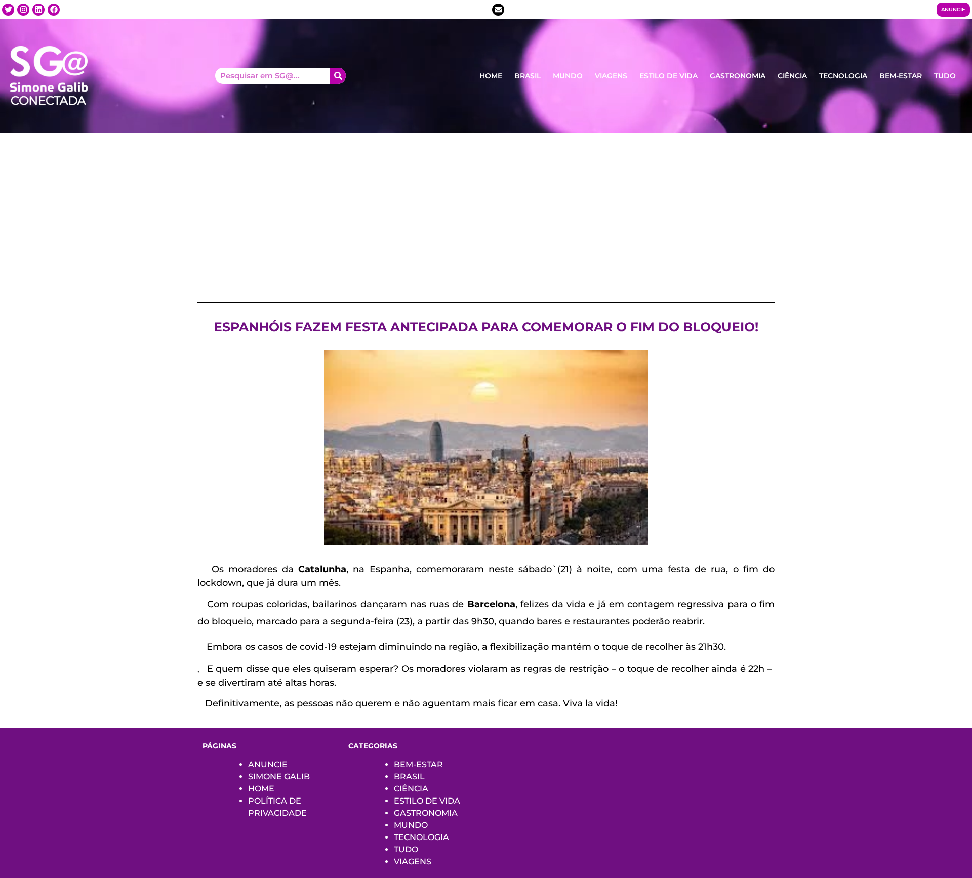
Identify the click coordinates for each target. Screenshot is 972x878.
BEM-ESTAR (900, 76)
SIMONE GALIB (279, 776)
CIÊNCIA (792, 76)
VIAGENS (611, 76)
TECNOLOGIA (843, 76)
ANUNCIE (268, 764)
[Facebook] (54, 10)
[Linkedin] (38, 10)
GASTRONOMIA (737, 76)
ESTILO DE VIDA (668, 76)
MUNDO (568, 76)
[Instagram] (23, 10)
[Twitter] (8, 10)
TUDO (945, 76)
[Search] (338, 76)
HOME (490, 76)
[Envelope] (498, 10)
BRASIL (527, 76)
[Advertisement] (486, 209)
